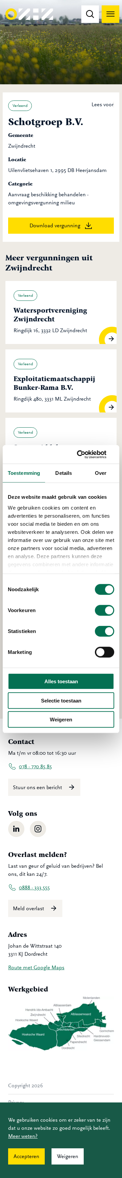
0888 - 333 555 (34, 888)
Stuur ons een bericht (38, 787)
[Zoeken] (90, 14)
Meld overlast (29, 909)
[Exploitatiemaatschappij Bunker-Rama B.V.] (61, 380)
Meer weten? (23, 1136)
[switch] (104, 610)
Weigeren (61, 719)
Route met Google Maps (36, 968)
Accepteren (26, 1156)
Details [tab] (63, 473)
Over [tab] (100, 473)
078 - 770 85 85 (35, 767)
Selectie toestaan (61, 700)
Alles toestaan (61, 681)
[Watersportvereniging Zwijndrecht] (61, 312)
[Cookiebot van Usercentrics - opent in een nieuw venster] (86, 454)
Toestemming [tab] (24, 473)
